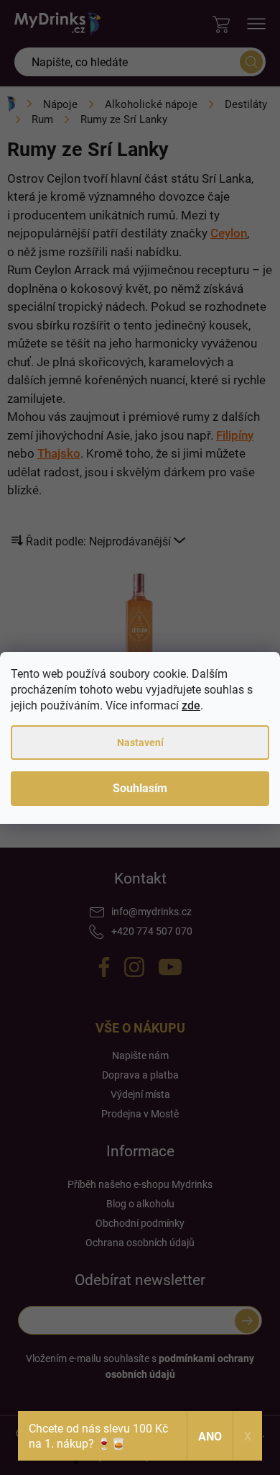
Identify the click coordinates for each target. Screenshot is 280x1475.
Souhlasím (140, 788)
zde (191, 705)
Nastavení (140, 742)
